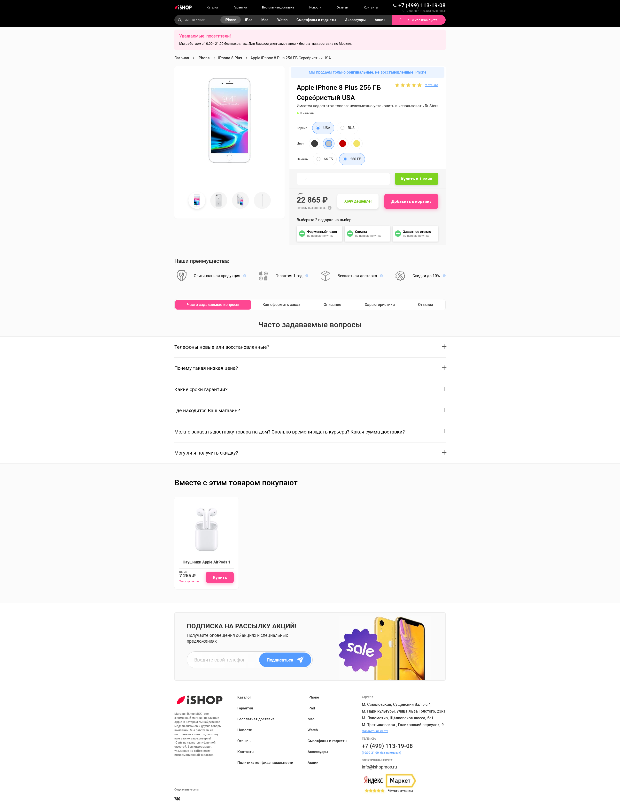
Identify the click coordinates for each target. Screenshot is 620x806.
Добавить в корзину (411, 201)
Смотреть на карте (375, 731)
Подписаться (280, 659)
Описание (332, 304)
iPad (248, 20)
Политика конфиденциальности (265, 762)
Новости (315, 7)
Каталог (212, 7)
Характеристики (380, 304)
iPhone (230, 20)
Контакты (371, 7)
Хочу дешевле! (358, 201)
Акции (380, 20)
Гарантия (240, 7)
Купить (220, 577)
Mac (264, 20)
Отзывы (343, 7)
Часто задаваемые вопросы (213, 304)
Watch (282, 20)
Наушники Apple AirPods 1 (206, 562)
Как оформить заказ (281, 304)
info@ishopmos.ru (379, 766)
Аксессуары (355, 20)
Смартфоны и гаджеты (316, 20)
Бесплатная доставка (278, 7)
